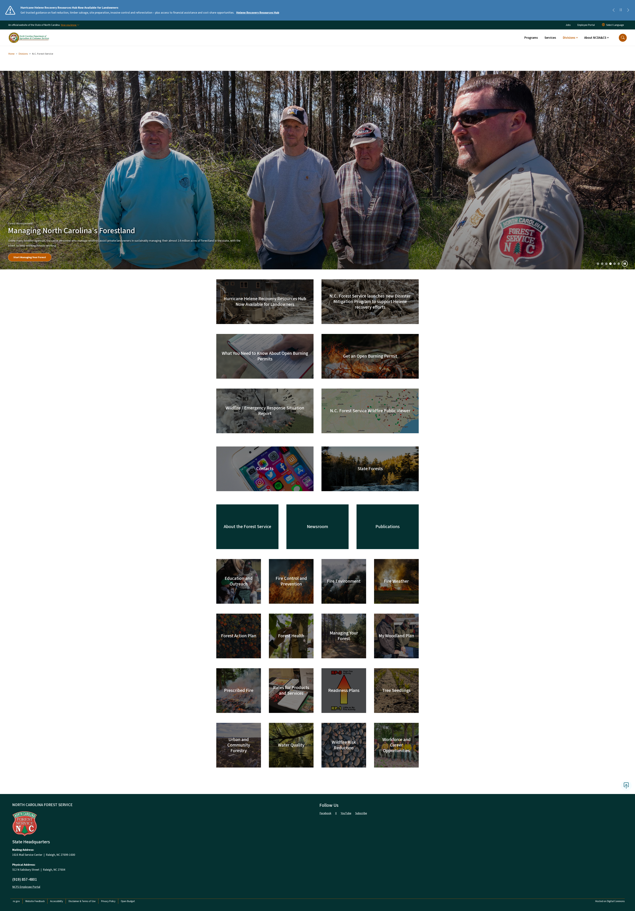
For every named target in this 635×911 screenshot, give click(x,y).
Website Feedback (35, 707)
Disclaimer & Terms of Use (82, 707)
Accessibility (56, 707)
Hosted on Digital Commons (610, 707)
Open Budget (128, 707)
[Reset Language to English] (603, 25)
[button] (623, 38)
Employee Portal (586, 25)
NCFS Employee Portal (26, 693)
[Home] (29, 34)
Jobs (568, 25)
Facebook (325, 620)
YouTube (346, 620)
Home (11, 54)
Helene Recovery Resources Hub (257, 13)
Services (550, 37)
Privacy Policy (108, 707)
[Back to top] (626, 592)
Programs (531, 37)
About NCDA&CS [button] (595, 37)
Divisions (23, 54)
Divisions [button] (569, 37)
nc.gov (16, 707)
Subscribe (361, 620)
